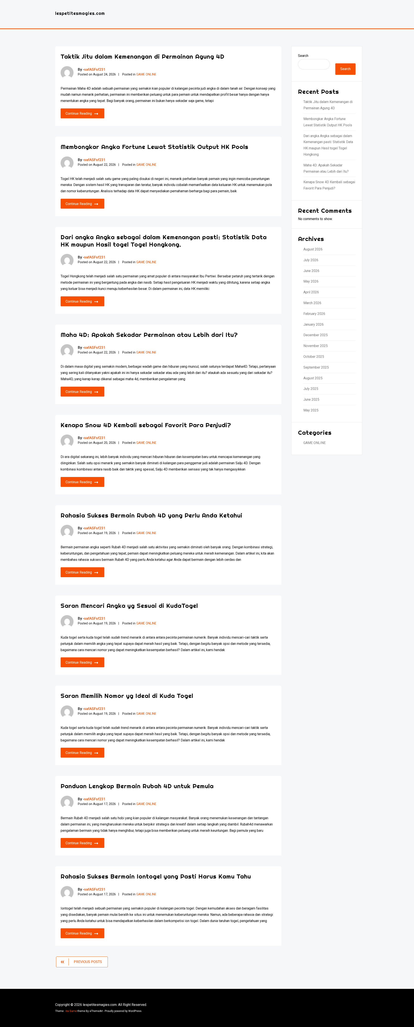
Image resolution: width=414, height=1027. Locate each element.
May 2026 (310, 281)
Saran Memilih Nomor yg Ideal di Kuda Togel (127, 695)
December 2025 (315, 335)
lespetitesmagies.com (80, 13)
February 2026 (314, 314)
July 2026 (310, 260)
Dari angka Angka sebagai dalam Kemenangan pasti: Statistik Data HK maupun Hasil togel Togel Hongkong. (164, 240)
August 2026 (313, 249)
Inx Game (71, 1011)
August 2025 (313, 378)
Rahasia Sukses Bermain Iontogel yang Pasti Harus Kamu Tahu (156, 876)
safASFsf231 (95, 69)
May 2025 (310, 410)
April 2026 (311, 292)
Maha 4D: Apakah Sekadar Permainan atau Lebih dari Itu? (149, 334)
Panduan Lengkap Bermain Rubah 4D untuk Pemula (137, 786)
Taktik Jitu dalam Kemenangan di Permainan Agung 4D (142, 56)
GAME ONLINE (146, 74)
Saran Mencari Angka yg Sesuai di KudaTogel (129, 605)
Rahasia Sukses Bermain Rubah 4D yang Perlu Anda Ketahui (151, 515)
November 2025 (315, 346)
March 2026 (312, 303)
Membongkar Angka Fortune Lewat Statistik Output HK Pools (154, 146)
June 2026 (311, 271)
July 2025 (310, 389)
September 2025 (316, 367)
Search (303, 56)
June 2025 (311, 399)
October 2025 (313, 357)
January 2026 (313, 324)
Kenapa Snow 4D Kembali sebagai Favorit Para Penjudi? (146, 425)
